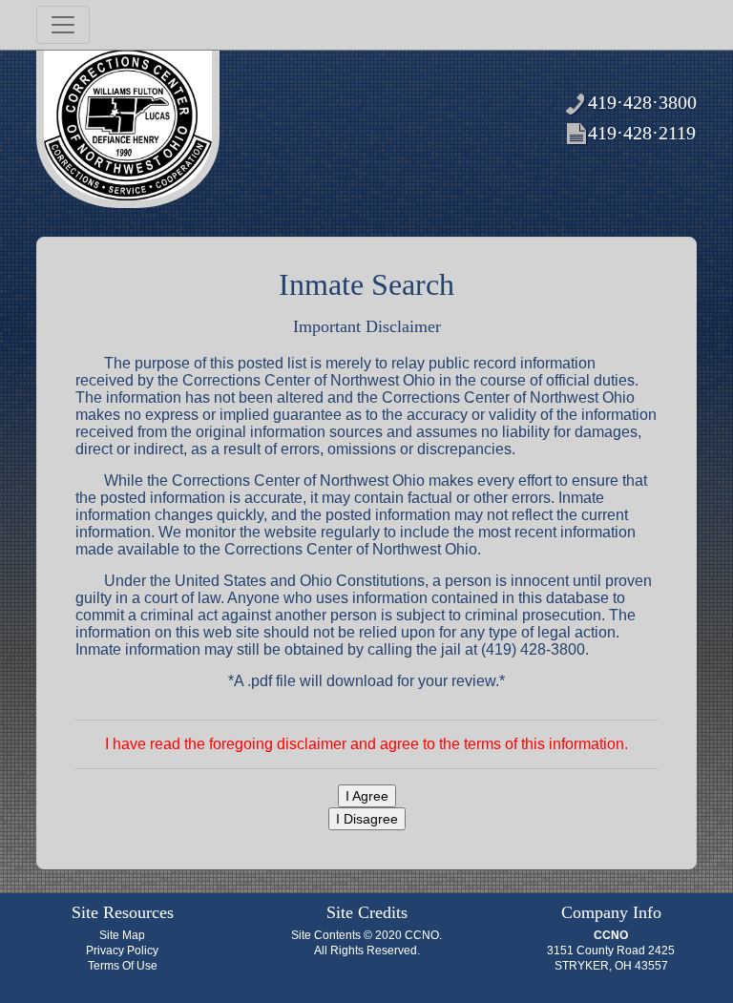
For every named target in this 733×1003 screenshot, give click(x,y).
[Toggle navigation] (63, 25)
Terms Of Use (122, 965)
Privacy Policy (122, 950)
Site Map (122, 935)
